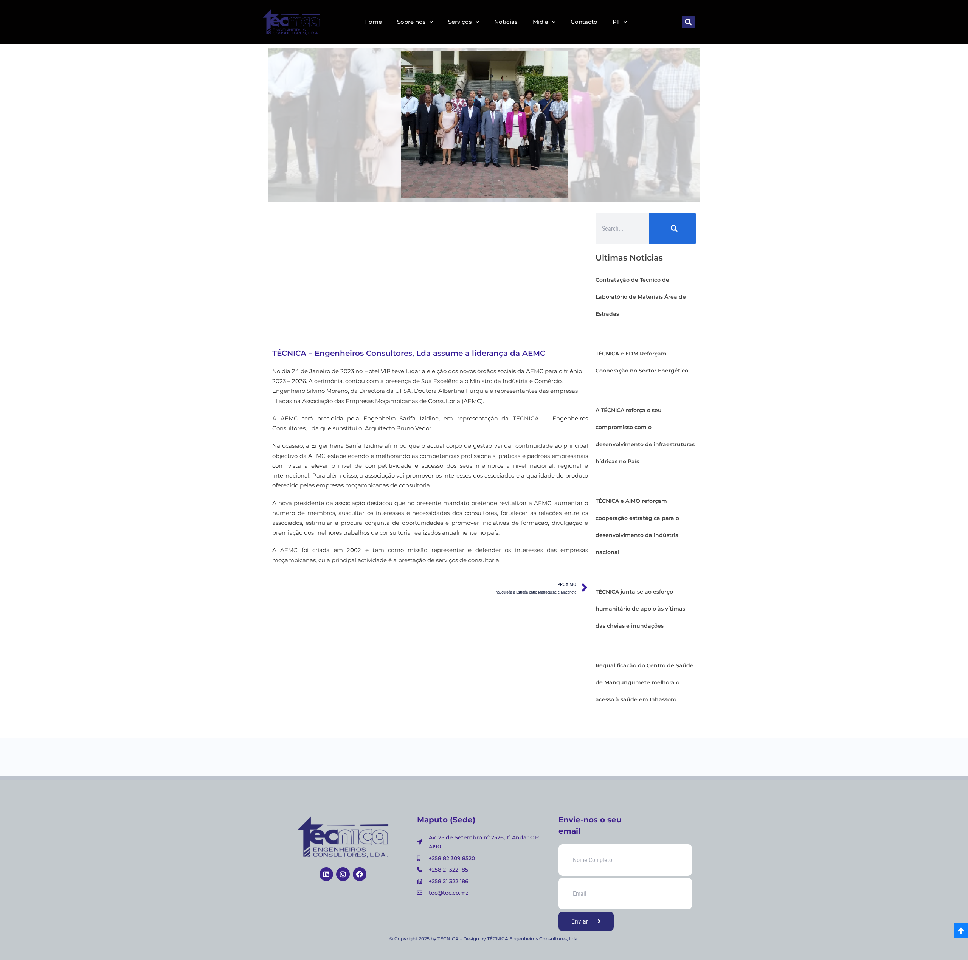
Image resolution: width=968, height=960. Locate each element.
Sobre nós (411, 21)
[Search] (672, 228)
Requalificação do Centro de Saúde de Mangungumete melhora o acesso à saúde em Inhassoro (644, 682)
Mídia (540, 21)
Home (373, 21)
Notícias (506, 21)
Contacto (584, 21)
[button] (688, 22)
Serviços (460, 21)
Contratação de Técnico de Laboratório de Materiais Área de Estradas (641, 296)
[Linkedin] (326, 874)
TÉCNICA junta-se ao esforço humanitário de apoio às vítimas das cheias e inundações (640, 608)
